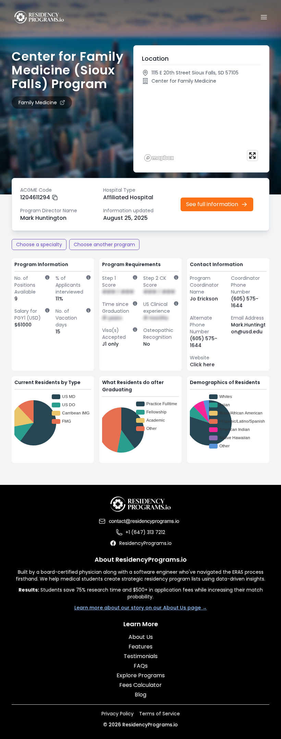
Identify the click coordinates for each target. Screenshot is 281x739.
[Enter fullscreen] (252, 155)
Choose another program (104, 244)
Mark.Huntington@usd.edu (248, 328)
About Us (141, 637)
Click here (202, 364)
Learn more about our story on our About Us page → (140, 607)
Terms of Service (159, 713)
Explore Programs (141, 675)
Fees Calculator (140, 685)
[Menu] (263, 17)
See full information (212, 204)
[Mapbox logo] (159, 158)
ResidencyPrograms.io (145, 543)
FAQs (141, 666)
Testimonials (141, 656)
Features (140, 647)
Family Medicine (38, 102)
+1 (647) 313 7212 (145, 532)
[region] (201, 125)
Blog (140, 695)
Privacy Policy (117, 713)
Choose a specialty (39, 244)
